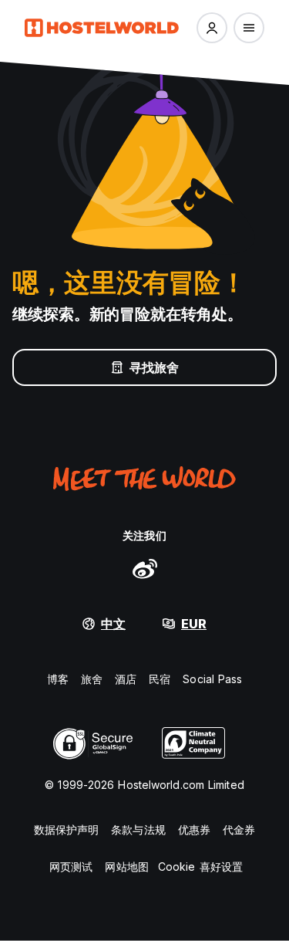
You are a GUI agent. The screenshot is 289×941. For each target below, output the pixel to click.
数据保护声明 (66, 829)
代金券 (239, 829)
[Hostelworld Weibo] (145, 568)
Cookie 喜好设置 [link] (200, 866)
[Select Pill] (212, 27)
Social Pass (212, 678)
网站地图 (126, 866)
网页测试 (70, 866)
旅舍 (91, 678)
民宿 (159, 678)
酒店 (125, 678)
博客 (58, 678)
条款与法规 (138, 829)
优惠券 (194, 829)
